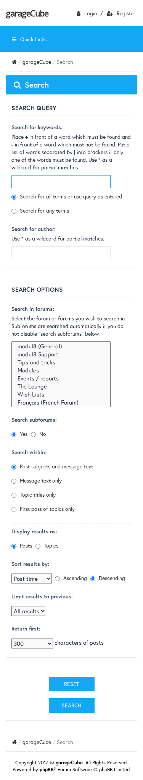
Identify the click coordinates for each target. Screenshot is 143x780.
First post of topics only (46, 508)
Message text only (40, 480)
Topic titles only (37, 494)
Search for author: (33, 228)
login (90, 13)
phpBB (47, 769)
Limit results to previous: (42, 596)
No (42, 433)
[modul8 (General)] (61, 346)
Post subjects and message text (55, 466)
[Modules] (61, 370)
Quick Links (33, 39)
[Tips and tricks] (61, 362)
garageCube (27, 13)
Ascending (74, 578)
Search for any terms (43, 210)
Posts (25, 545)
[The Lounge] (61, 386)
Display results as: (34, 531)
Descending (111, 578)
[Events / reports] (61, 378)
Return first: (25, 628)
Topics (50, 545)
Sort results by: (30, 563)
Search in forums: (32, 308)
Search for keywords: (37, 127)
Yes (22, 433)
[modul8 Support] (61, 354)
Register (126, 13)
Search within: (29, 452)
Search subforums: (34, 419)
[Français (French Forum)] (61, 402)
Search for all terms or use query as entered (70, 196)
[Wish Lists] (61, 394)
